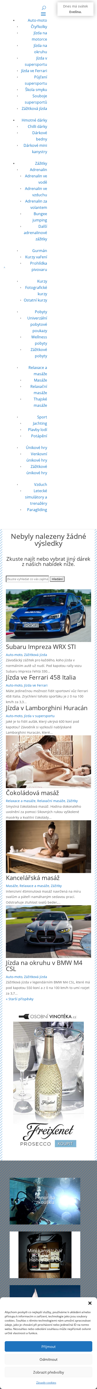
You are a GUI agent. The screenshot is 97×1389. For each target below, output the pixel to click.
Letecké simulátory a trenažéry (36, 497)
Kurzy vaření (36, 257)
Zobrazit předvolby (48, 1372)
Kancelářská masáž (33, 877)
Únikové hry (36, 447)
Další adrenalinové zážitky (35, 233)
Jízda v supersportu (39, 716)
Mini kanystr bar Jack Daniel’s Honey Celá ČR (45, 1255)
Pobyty (41, 311)
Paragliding (37, 509)
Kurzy (42, 281)
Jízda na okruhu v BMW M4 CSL (44, 965)
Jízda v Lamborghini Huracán (47, 708)
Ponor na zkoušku (45, 1199)
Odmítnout (48, 1359)
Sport (42, 417)
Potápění (39, 435)
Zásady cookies (46, 1383)
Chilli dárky (37, 126)
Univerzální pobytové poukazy (37, 324)
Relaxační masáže (51, 801)
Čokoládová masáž (32, 793)
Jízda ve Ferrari (34, 70)
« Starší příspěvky (19, 999)
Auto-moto (37, 20)
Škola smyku (36, 89)
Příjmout (48, 1346)
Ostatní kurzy (35, 300)
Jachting (40, 423)
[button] (90, 1303)
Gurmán (39, 250)
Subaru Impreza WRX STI (41, 646)
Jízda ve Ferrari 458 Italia (41, 677)
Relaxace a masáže (21, 801)
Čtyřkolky (39, 26)
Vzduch (40, 484)
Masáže (40, 380)
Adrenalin (38, 169)
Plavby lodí (37, 429)
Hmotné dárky (34, 120)
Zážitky (41, 163)
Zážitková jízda (34, 108)
